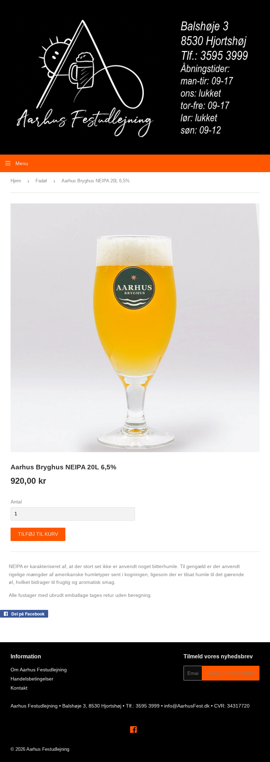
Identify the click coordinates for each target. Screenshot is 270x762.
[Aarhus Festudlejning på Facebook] (133, 730)
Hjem (16, 180)
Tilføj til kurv (38, 534)
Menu (21, 163)
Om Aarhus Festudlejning (39, 669)
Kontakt (19, 688)
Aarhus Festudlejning (47, 749)
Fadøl (41, 180)
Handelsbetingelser (32, 679)
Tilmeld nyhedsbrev (230, 673)
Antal (16, 501)
